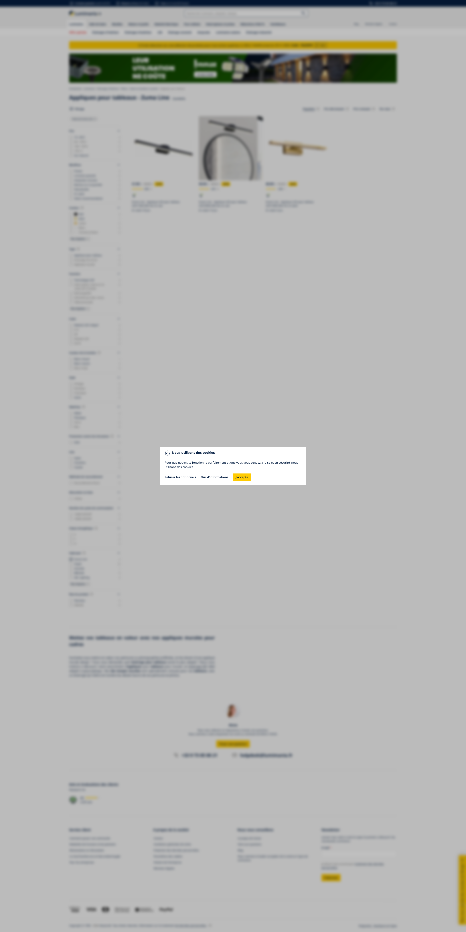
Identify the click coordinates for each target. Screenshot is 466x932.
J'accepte (242, 477)
